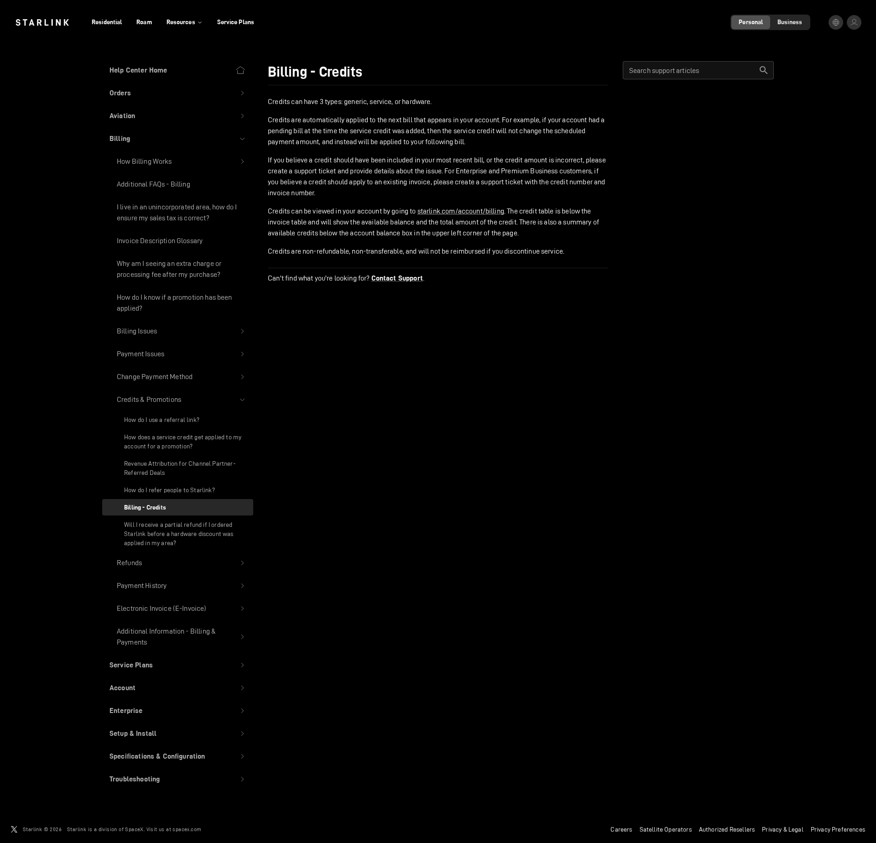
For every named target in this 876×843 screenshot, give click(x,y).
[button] (177, 93)
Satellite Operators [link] (666, 829)
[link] (42, 22)
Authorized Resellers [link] (727, 829)
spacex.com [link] (186, 829)
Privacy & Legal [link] (782, 829)
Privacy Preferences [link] (838, 829)
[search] (764, 70)
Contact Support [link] (397, 278)
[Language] (836, 22)
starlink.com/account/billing (460, 211)
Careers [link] (621, 829)
